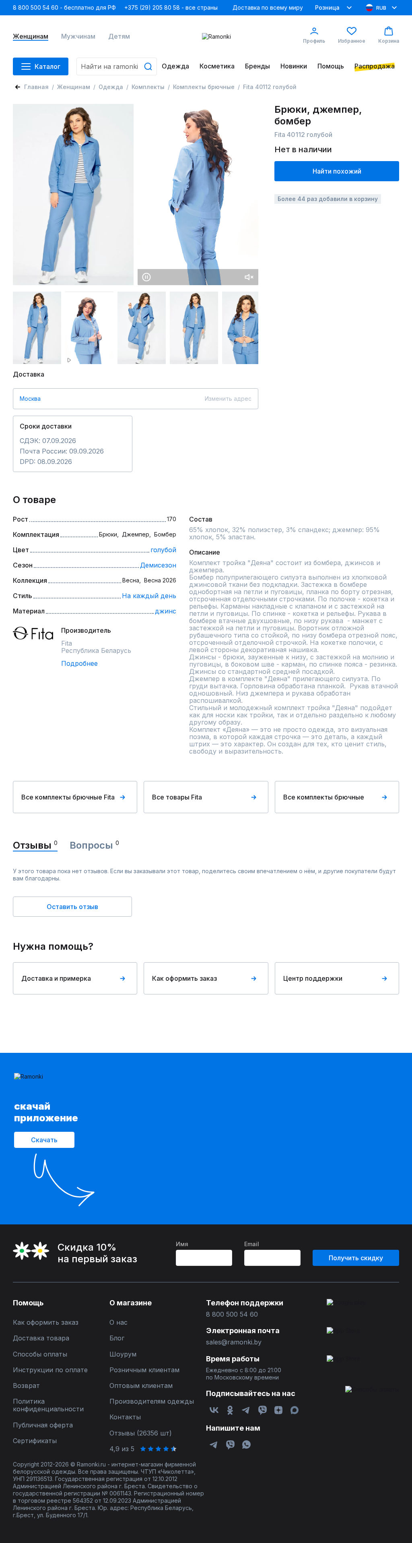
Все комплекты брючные (323, 797)
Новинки (293, 66)
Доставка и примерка (56, 978)
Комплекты (148, 86)
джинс (165, 611)
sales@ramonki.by (234, 1342)
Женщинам (30, 36)
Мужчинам (78, 36)
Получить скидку (356, 1258)
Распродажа (374, 66)
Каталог (47, 66)
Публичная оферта (43, 1425)
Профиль (314, 41)
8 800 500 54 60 (232, 1314)
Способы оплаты (40, 1354)
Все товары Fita (177, 797)
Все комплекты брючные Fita (68, 797)
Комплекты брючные (204, 86)
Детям (119, 36)
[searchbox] (116, 66)
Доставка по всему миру (268, 7)
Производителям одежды (151, 1401)
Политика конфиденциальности (48, 1405)
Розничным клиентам (144, 1370)
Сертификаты (35, 1441)
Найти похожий (337, 171)
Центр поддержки (312, 978)
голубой (163, 549)
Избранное (351, 41)
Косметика (217, 66)
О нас (118, 1322)
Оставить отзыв (72, 907)
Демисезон (158, 565)
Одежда (175, 66)
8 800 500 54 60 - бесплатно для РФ (64, 7)
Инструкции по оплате (50, 1370)
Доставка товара (41, 1338)
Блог (116, 1338)
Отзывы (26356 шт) (140, 1433)
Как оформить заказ (184, 978)
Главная (36, 86)
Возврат (26, 1386)
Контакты (125, 1417)
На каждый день (149, 595)
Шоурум (122, 1354)
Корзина (388, 41)
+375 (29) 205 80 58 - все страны (171, 7)
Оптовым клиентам (141, 1386)
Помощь (330, 66)
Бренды (257, 66)
